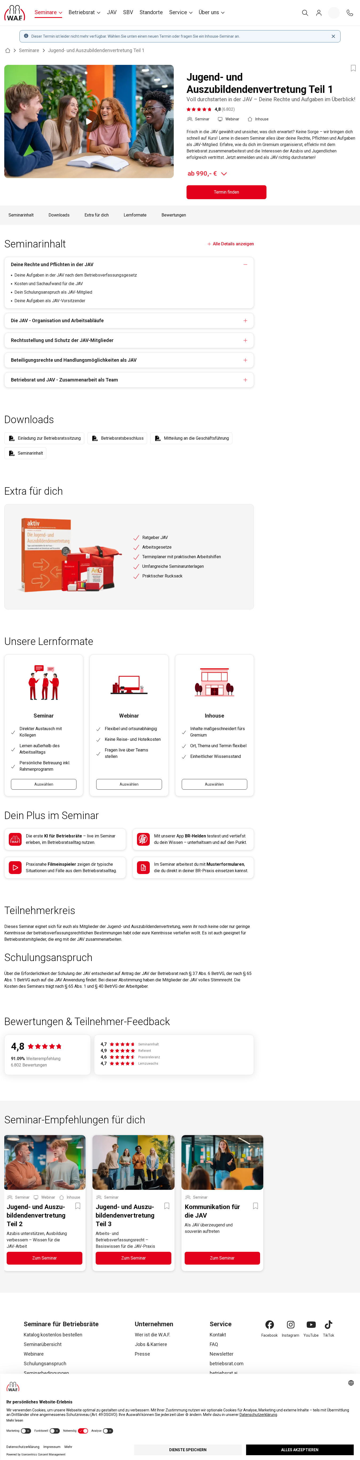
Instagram (290, 1335)
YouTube (311, 1335)
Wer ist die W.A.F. (152, 1334)
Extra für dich (96, 215)
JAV (112, 12)
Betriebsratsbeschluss (122, 438)
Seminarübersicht (43, 1344)
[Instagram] (290, 1324)
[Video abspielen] (89, 121)
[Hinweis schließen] (333, 36)
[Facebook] (269, 1324)
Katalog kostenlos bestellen (53, 1334)
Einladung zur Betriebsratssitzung (49, 438)
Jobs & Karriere (151, 1344)
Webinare (34, 1354)
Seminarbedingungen (46, 1373)
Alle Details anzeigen (233, 243)
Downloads (59, 215)
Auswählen (43, 784)
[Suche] (305, 13)
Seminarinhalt (21, 215)
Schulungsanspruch (45, 1363)
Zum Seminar (44, 1258)
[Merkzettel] (334, 13)
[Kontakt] (350, 13)
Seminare (29, 50)
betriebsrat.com (227, 1363)
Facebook (269, 1335)
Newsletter (221, 1354)
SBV (128, 12)
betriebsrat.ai (223, 1373)
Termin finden (226, 192)
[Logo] (14, 12)
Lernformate (135, 215)
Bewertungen (173, 215)
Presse (142, 1354)
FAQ (214, 1344)
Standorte (151, 12)
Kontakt (218, 1334)
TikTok (328, 1335)
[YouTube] (311, 1324)
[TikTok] (328, 1324)
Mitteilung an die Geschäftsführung (196, 438)
